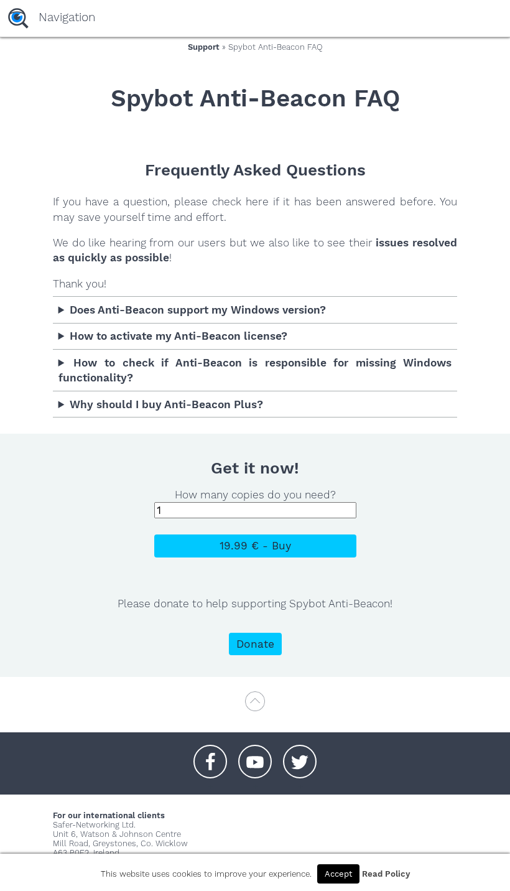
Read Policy (386, 874)
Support (204, 47)
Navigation (67, 17)
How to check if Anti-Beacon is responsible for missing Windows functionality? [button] (255, 370)
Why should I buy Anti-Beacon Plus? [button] (166, 404)
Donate (255, 644)
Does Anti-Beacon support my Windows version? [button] (198, 310)
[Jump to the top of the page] (255, 707)
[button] (210, 755)
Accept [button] (338, 874)
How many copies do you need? (255, 494)
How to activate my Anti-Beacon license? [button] (178, 336)
